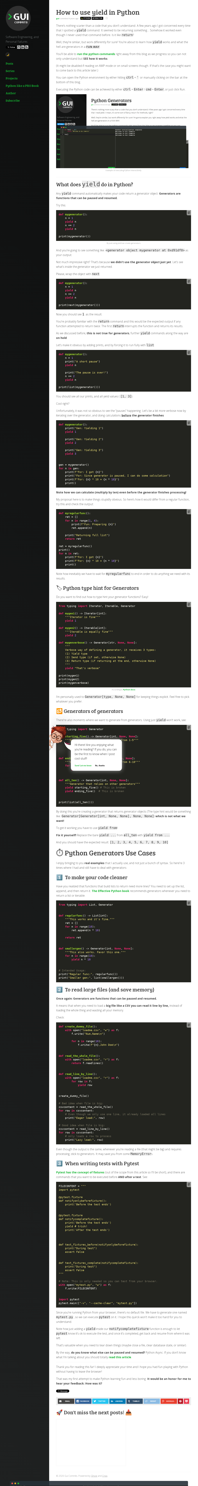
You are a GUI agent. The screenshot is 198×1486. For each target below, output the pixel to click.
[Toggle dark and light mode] (8, 55)
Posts (9, 63)
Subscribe (13, 100)
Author (11, 93)
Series (10, 71)
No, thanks (100, 765)
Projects (12, 78)
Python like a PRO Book (22, 85)
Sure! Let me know (83, 765)
